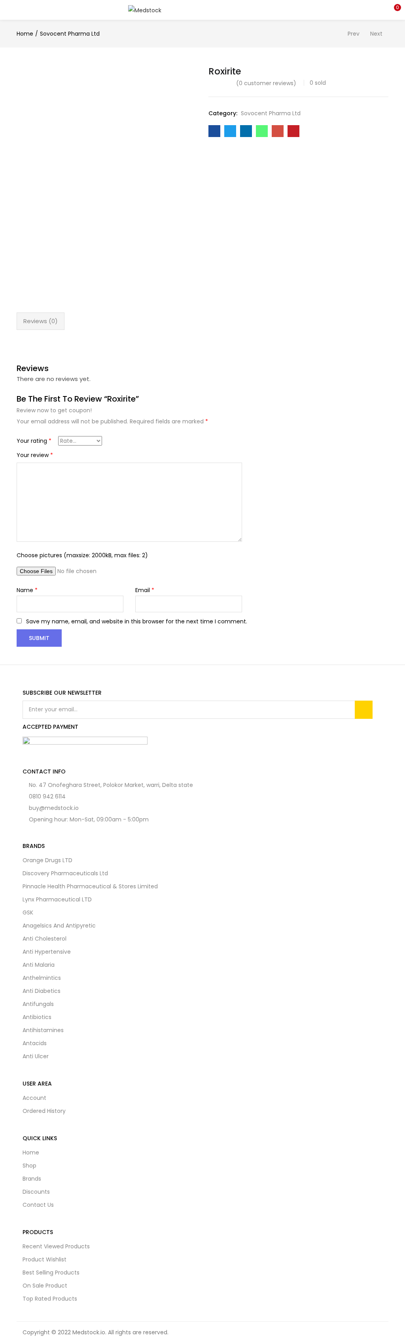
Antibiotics (37, 1017)
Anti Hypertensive (47, 952)
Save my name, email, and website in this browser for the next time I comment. (136, 621)
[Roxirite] (214, 131)
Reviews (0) (40, 321)
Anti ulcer (36, 1056)
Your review (35, 455)
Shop (29, 1166)
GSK (28, 912)
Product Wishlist (44, 1259)
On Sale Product (45, 1286)
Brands (32, 1179)
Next (376, 34)
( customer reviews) (266, 83)
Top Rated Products (50, 1299)
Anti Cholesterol (44, 939)
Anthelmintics (42, 978)
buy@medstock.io (54, 808)
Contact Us (38, 1205)
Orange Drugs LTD (47, 860)
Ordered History (44, 1111)
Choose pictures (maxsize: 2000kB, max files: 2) (82, 555)
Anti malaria (39, 965)
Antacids (35, 1043)
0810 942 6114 (47, 796)
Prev (354, 34)
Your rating (34, 441)
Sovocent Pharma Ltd (70, 34)
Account (34, 1098)
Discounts (36, 1192)
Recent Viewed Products (56, 1246)
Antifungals (38, 1004)
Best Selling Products (51, 1272)
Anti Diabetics (42, 991)
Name (27, 590)
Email (144, 590)
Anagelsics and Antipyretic (59, 926)
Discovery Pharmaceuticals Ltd (65, 873)
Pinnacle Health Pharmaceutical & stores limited (90, 886)
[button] (393, 10)
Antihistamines (43, 1030)
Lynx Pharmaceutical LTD (57, 899)
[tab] (40, 321)
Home (25, 34)
